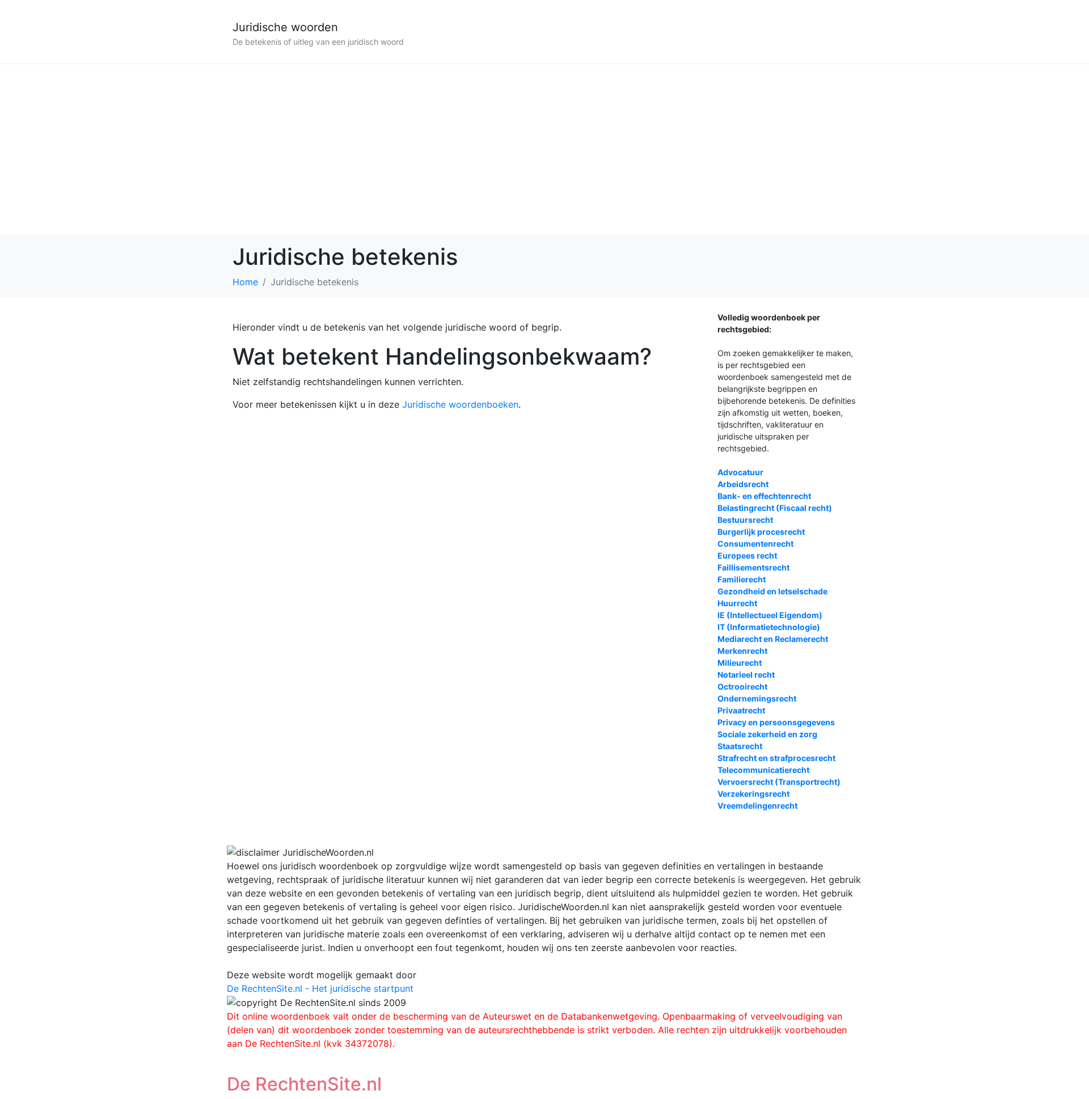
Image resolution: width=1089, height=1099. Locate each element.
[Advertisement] (544, 149)
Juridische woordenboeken (460, 404)
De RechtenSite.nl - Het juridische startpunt (320, 988)
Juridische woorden (285, 27)
